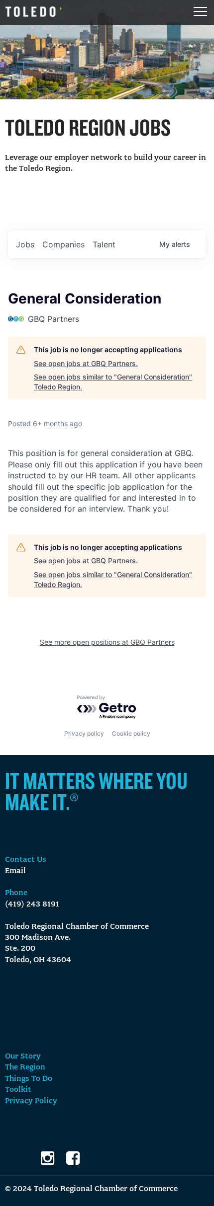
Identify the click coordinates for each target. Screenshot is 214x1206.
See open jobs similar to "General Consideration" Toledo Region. (113, 382)
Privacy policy (84, 733)
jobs (25, 244)
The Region (25, 1067)
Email (15, 871)
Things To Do (28, 1079)
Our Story (23, 1056)
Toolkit (18, 1090)
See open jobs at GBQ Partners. (86, 363)
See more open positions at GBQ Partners (107, 642)
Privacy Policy (31, 1101)
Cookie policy (131, 733)
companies (63, 244)
